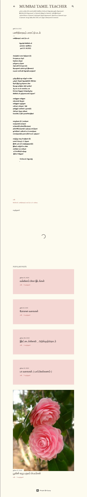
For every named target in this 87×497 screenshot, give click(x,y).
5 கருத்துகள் (27, 285)
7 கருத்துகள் (27, 375)
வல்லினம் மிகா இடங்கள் (32, 281)
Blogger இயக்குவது (45, 490)
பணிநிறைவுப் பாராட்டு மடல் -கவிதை (28, 202)
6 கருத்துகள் (27, 315)
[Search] (73, 6)
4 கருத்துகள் (27, 345)
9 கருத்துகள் (20, 477)
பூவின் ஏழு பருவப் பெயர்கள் (27, 473)
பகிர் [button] (14, 199)
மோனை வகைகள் (29, 311)
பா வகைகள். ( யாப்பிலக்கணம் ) (36, 371)
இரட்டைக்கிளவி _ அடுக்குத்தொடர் (38, 341)
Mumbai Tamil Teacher (43, 6)
